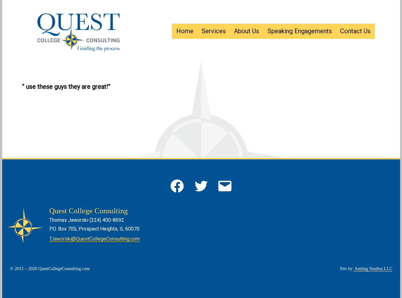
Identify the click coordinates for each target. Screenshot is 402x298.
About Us (246, 31)
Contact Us (355, 31)
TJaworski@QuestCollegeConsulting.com (94, 239)
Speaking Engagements (300, 31)
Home (184, 31)
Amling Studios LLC (373, 268)
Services (214, 31)
